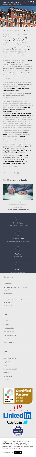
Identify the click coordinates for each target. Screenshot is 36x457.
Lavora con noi (8, 376)
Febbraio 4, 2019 (13, 31)
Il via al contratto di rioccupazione (18, 204)
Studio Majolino (24, 31)
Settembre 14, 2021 (18, 202)
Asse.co (6, 365)
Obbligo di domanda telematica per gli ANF (17, 209)
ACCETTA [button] (18, 452)
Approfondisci (8, 452)
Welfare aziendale (9, 342)
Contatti (6, 380)
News (4, 31)
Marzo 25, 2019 (18, 207)
